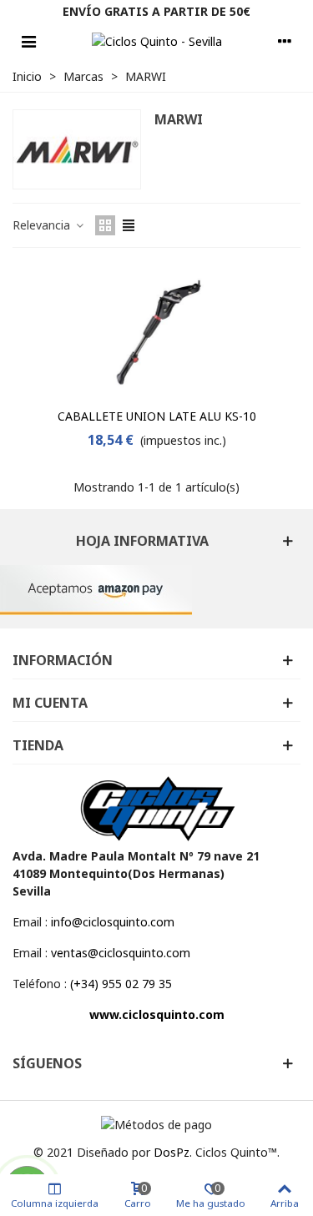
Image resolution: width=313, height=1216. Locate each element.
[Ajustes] (284, 41)
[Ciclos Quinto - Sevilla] (156, 41)
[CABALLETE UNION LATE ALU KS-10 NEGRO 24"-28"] (157, 332)
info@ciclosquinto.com (112, 922)
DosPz (171, 1152)
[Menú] (28, 41)
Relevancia (43, 225)
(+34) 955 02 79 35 (121, 983)
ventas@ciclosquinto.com (120, 953)
